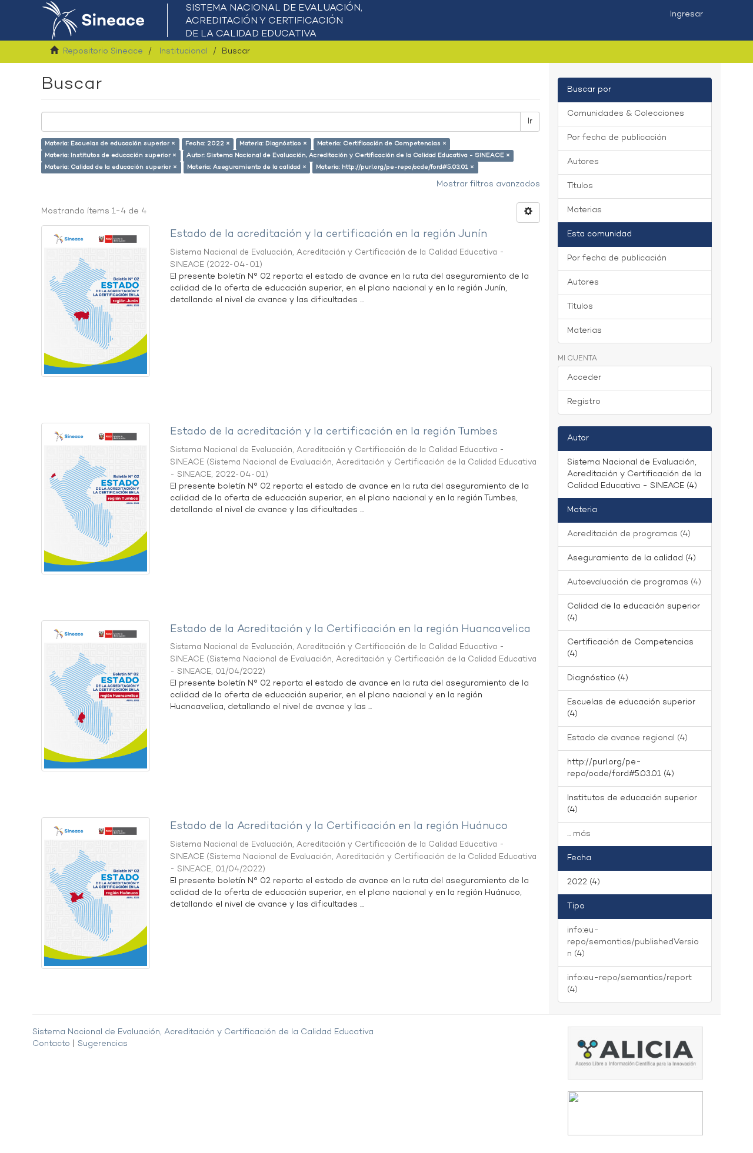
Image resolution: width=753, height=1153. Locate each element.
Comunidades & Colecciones (625, 113)
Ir (530, 121)
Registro (584, 401)
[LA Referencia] (635, 1113)
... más (579, 834)
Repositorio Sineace (103, 51)
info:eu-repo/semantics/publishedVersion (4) (633, 942)
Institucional (183, 51)
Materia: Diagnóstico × (273, 143)
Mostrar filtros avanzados (488, 184)
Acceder (584, 377)
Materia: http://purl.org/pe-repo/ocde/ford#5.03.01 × (395, 167)
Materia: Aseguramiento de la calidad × (246, 167)
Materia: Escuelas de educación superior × (110, 143)
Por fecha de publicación (617, 137)
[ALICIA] (635, 1052)
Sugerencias (103, 1044)
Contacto (51, 1044)
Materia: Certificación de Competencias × (382, 143)
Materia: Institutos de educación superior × (110, 155)
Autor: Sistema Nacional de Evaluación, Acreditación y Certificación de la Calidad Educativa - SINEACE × (348, 155)
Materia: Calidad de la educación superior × (111, 167)
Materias (584, 210)
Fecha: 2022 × (207, 143)
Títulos (580, 186)
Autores (583, 162)
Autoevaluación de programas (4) (634, 582)
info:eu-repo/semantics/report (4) (629, 983)
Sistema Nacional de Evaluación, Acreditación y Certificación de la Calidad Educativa (203, 1032)
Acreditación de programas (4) (629, 534)
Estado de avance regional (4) (627, 738)
